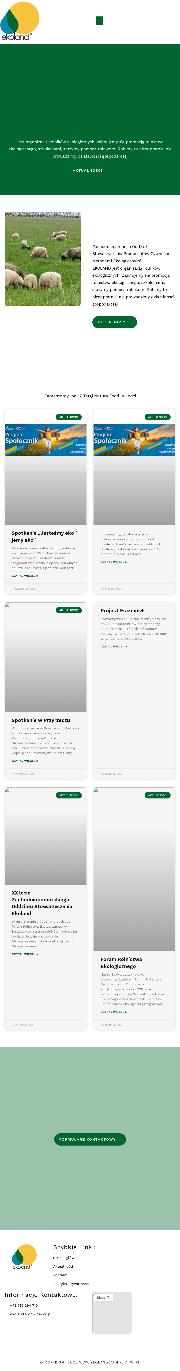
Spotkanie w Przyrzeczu (41, 720)
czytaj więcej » (25, 575)
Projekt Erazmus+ (122, 610)
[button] (99, 20)
